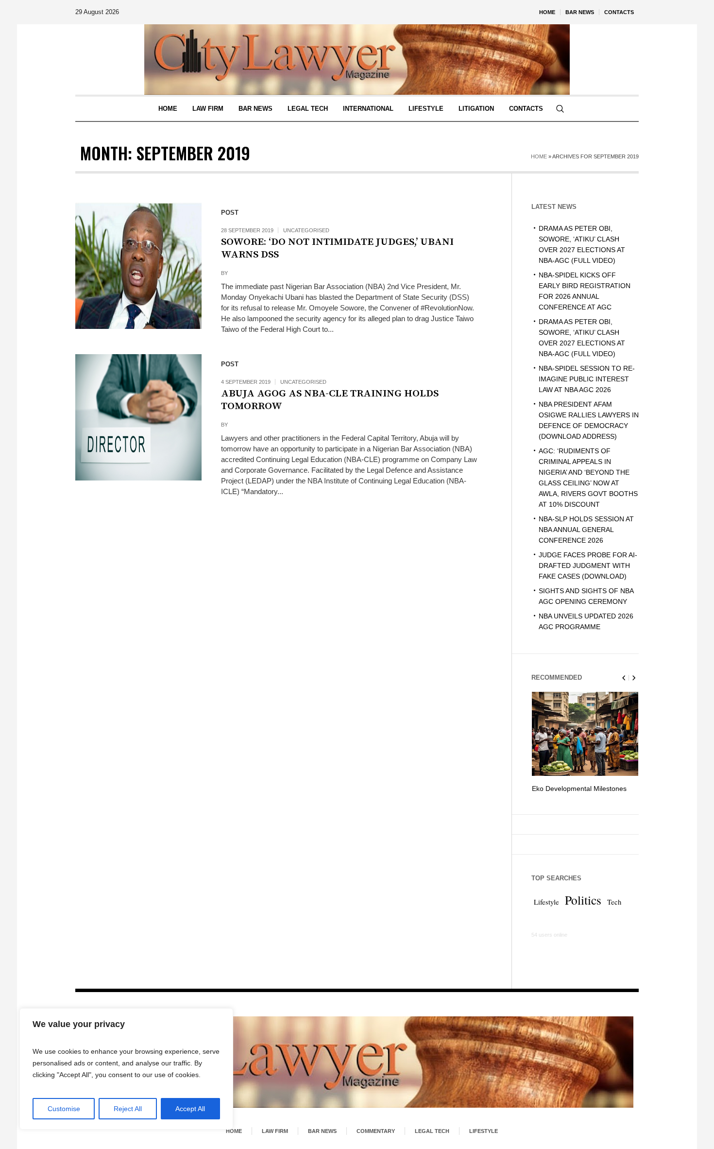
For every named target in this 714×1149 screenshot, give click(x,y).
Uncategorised (306, 230)
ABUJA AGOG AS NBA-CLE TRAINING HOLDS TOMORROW (330, 399)
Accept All (190, 1109)
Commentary (376, 1142)
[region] (126, 1069)
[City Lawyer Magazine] (357, 1072)
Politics (583, 910)
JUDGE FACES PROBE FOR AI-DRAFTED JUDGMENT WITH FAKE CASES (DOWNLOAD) (588, 565)
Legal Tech (432, 1142)
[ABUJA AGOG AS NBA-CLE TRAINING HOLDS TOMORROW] (138, 417)
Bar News (322, 1142)
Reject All (128, 1109)
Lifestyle (546, 912)
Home (539, 156)
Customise (64, 1109)
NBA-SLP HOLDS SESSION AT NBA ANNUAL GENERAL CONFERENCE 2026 (586, 529)
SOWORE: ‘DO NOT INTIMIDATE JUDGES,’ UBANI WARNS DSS (337, 248)
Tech (614, 912)
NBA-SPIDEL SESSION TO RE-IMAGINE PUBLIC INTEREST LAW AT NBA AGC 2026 (587, 379)
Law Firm (275, 1142)
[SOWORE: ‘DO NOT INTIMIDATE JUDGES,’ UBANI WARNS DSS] (138, 266)
